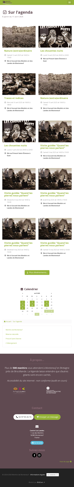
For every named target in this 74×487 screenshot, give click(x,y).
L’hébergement (11, 343)
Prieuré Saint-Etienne (13, 339)
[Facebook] (34, 455)
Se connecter (52, 475)
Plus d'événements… (38, 272)
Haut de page (65, 461)
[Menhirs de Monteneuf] (8, 2)
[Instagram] (39, 455)
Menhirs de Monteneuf (14, 330)
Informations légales (37, 475)
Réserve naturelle (12, 334)
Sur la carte (38, 443)
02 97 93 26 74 (24, 417)
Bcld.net (40, 482)
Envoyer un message (48, 417)
